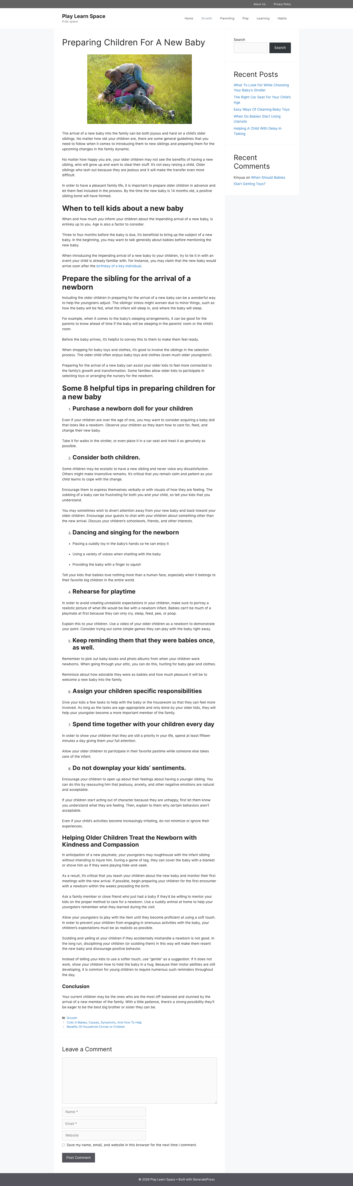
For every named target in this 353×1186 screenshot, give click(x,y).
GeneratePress (204, 1179)
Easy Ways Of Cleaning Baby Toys (262, 109)
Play (245, 18)
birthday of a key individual (118, 266)
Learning (263, 18)
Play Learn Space (83, 16)
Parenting (227, 18)
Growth (206, 18)
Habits (282, 18)
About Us (260, 4)
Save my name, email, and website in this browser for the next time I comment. (132, 1145)
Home (189, 18)
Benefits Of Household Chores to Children (96, 1026)
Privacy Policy (282, 4)
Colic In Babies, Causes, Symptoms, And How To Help (104, 1022)
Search (239, 40)
